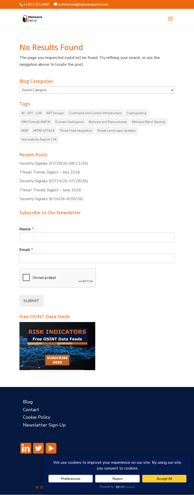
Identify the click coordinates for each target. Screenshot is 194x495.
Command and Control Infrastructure (95, 113)
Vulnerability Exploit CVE (39, 139)
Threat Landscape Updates (116, 131)
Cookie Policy (36, 417)
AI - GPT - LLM (31, 113)
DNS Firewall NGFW (35, 122)
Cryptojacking (136, 113)
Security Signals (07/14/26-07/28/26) (53, 181)
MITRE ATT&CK (44, 131)
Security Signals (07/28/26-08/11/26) (53, 163)
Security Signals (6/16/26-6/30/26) (51, 199)
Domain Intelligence (69, 122)
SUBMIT (31, 301)
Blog (28, 402)
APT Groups (55, 113)
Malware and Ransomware (108, 122)
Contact (31, 410)
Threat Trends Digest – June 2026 (50, 190)
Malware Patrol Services (148, 122)
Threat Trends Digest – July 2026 (49, 172)
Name (26, 229)
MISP (24, 131)
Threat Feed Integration (76, 131)
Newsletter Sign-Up (44, 425)
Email (26, 250)
